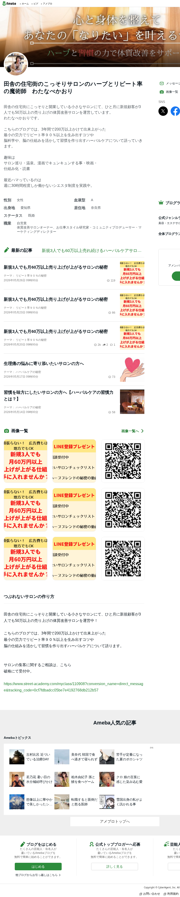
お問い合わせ (151, 894)
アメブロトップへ (115, 821)
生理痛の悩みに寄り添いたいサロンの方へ (44, 363)
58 (113, 412)
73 (113, 377)
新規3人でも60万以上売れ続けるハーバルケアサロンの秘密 (98, 250)
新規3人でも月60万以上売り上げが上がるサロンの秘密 (56, 267)
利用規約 (173, 894)
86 (113, 312)
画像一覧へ (130, 431)
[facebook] (175, 111)
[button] (38, 866)
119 (113, 280)
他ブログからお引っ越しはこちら (36, 875)
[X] (163, 111)
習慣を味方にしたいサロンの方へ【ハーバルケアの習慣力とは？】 (58, 395)
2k (99, 344)
